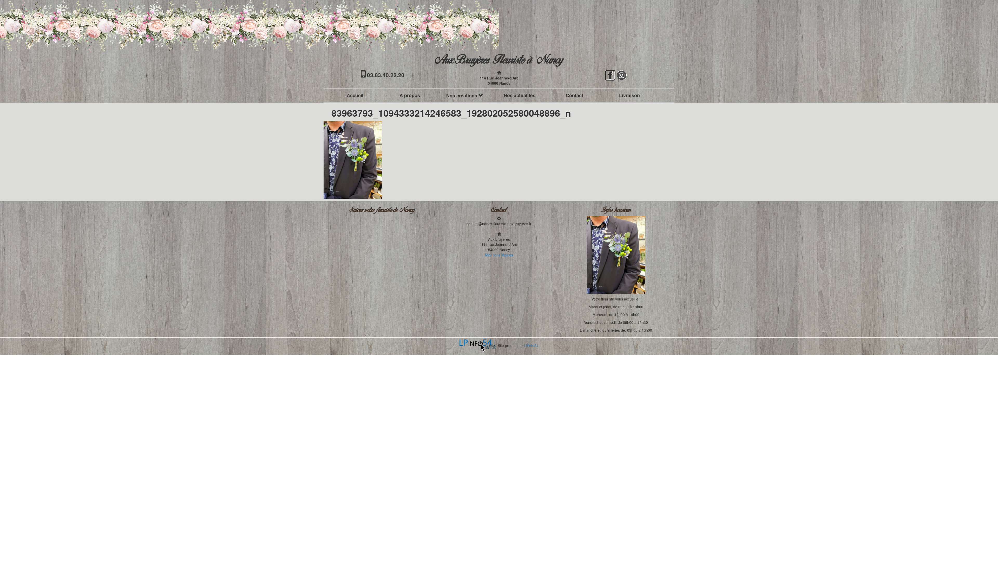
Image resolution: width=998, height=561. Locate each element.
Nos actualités (519, 95)
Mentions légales (499, 254)
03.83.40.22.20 (385, 75)
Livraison (629, 95)
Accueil (355, 95)
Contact (574, 95)
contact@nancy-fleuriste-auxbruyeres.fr (499, 223)
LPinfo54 (531, 345)
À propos (409, 95)
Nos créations (462, 95)
